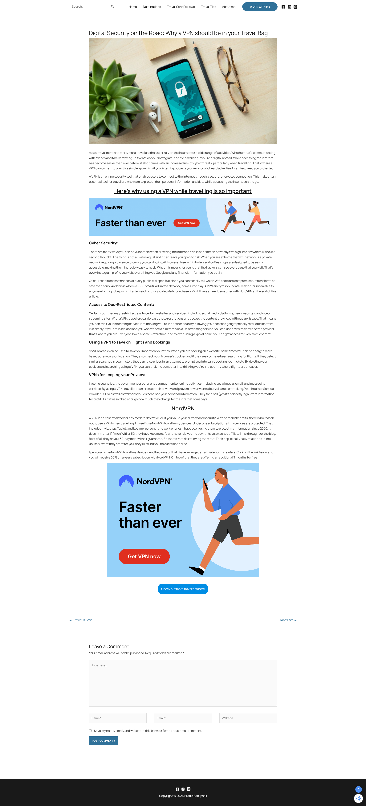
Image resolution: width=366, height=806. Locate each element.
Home (133, 7)
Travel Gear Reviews (181, 7)
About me (228, 7)
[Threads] (295, 7)
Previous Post (80, 620)
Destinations (152, 7)
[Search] (112, 6)
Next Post (288, 620)
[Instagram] (289, 7)
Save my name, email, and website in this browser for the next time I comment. (148, 731)
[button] (260, 6)
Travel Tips (208, 7)
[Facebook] (283, 7)
